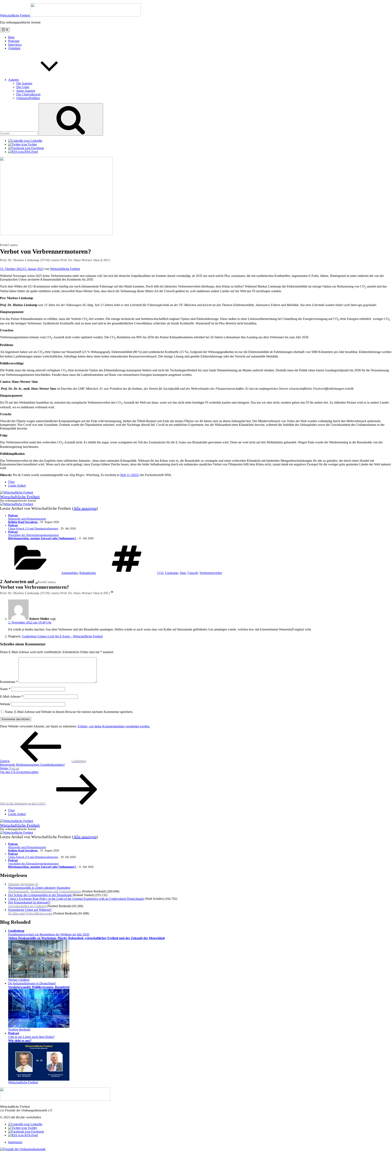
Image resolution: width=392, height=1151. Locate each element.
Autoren (13, 79)
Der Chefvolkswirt (28, 94)
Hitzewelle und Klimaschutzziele (27, 519)
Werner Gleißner (19, 979)
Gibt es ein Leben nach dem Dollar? (31, 1036)
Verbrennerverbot (210, 573)
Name (5, 689)
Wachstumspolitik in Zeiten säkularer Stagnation (44, 887)
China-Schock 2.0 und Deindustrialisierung (33, 527)
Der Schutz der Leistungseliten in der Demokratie (40, 895)
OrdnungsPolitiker (28, 98)
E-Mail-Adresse (11, 696)
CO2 (160, 573)
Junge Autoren (25, 90)
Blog (11, 37)
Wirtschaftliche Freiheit (65, 269)
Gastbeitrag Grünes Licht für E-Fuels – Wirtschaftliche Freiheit (62, 636)
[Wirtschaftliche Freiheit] (16, 492)
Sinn (183, 573)
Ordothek (14, 48)
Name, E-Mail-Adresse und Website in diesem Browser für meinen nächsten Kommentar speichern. (69, 712)
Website (5, 704)
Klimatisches (87, 573)
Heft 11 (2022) (129, 475)
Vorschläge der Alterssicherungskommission (42, 535)
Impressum (15, 1142)
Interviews (15, 44)
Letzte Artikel (17, 485)
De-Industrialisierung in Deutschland (38, 985)
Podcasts (13, 41)
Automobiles (69, 573)
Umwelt (192, 573)
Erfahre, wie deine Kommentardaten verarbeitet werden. (114, 726)
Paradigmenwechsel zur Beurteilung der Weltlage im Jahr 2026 (86, 934)
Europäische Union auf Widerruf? (30, 911)
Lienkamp (171, 573)
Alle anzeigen (85, 508)
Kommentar (9, 682)
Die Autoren (24, 83)
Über (11, 482)
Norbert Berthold (19, 1029)
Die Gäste (22, 87)
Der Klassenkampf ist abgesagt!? (29, 904)
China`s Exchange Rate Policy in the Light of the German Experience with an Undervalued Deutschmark (76, 898)
